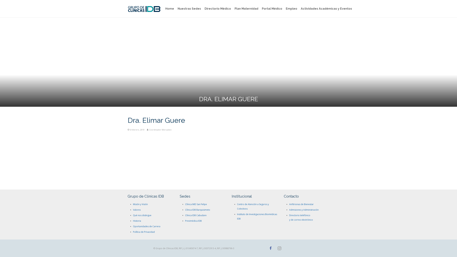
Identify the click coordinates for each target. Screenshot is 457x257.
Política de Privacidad (144, 231)
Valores (137, 209)
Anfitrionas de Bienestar (301, 204)
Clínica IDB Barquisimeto (197, 209)
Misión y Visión (140, 204)
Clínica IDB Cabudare (196, 215)
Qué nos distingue (142, 215)
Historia (137, 220)
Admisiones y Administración (304, 209)
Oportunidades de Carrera (146, 226)
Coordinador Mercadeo (160, 129)
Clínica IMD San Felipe (196, 204)
